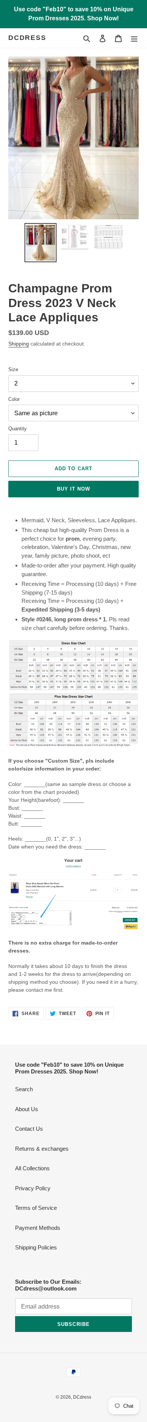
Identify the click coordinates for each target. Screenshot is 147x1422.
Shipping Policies (36, 1247)
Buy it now (73, 489)
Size (13, 369)
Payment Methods (37, 1228)
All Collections (32, 1168)
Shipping (18, 344)
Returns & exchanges (42, 1148)
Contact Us (29, 1128)
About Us (26, 1109)
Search (24, 1089)
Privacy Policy (33, 1188)
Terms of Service (36, 1208)
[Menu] (134, 38)
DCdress (27, 37)
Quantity (17, 428)
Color (14, 399)
